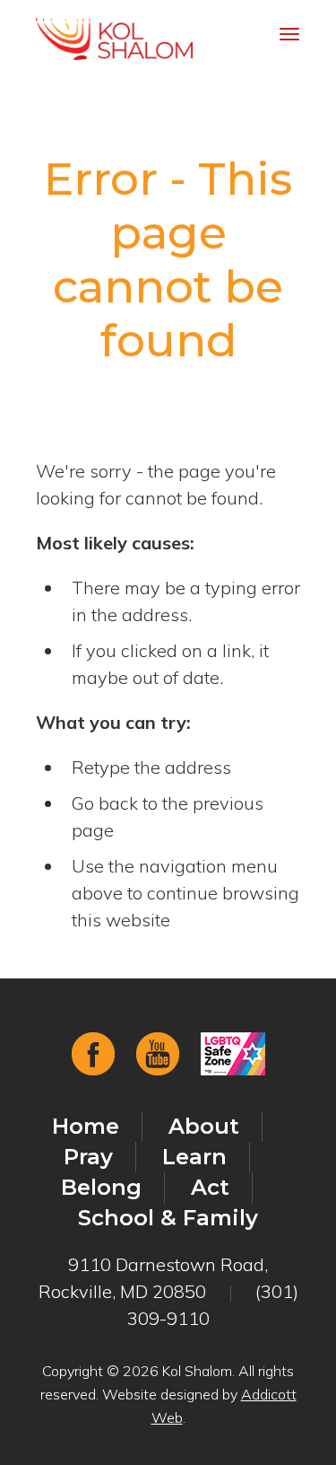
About (203, 1126)
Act (210, 1187)
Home (85, 1126)
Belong (101, 1187)
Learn (194, 1157)
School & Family (168, 1218)
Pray (88, 1157)
